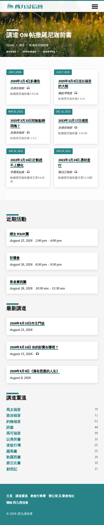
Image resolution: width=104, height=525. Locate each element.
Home (10, 45)
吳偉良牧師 (17, 88)
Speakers (29, 51)
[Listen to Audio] (28, 88)
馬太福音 (13, 409)
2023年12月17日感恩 (73, 120)
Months (49, 51)
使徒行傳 (13, 445)
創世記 (11, 469)
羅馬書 (11, 451)
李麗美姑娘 (17, 172)
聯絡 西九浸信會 (17, 502)
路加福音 (13, 415)
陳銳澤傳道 (65, 93)
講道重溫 (22, 496)
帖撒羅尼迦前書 (39, 45)
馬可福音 (13, 433)
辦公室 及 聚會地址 (61, 496)
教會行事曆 (38, 496)
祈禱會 (15, 258)
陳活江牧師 (65, 172)
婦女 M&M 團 (19, 234)
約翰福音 (13, 421)
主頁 (9, 496)
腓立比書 (13, 463)
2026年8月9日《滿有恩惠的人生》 (35, 371)
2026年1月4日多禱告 (25, 81)
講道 (21, 45)
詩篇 (10, 427)
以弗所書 (13, 439)
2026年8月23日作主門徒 (27, 323)
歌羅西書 (13, 457)
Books (11, 51)
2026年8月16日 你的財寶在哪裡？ (34, 347)
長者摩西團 (18, 282)
